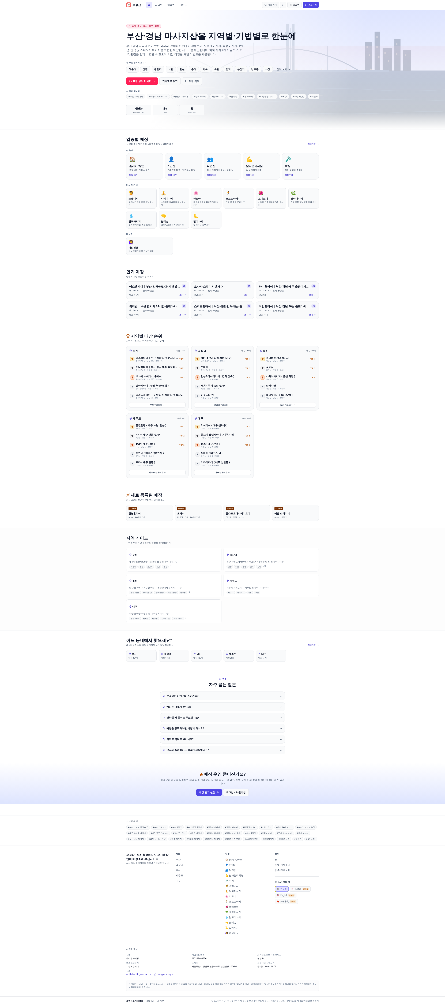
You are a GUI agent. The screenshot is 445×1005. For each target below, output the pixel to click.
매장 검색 (194, 81)
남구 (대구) (135, 618)
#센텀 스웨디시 (231, 827)
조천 (257, 592)
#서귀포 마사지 (193, 839)
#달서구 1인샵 (179, 833)
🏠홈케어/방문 (233, 859)
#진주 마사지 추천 (232, 833)
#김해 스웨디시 (213, 833)
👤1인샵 (230, 864)
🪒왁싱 (229, 880)
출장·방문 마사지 (142, 81)
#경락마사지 (200, 96)
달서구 (145, 618)
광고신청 (312, 4)
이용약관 (150, 1000)
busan (136, 290)
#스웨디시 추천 (251, 839)
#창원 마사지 (196, 833)
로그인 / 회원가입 (236, 792)
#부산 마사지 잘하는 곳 (138, 827)
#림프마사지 (218, 96)
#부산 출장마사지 (194, 827)
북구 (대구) (178, 618)
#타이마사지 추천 (232, 839)
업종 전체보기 (282, 870)
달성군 (154, 618)
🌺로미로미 (232, 906)
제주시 (230, 592)
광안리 (158, 69)
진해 (252, 566)
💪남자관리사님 (234, 875)
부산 (135, 351)
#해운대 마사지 (213, 827)
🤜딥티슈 (230, 922)
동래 (193, 69)
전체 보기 (282, 69)
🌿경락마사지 (233, 912)
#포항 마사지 (266, 833)
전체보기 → (313, 144)
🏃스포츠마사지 (234, 901)
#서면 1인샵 (266, 827)
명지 (228, 69)
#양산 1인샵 (250, 833)
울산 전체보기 (286, 405)
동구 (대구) (165, 618)
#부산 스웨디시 (136, 96)
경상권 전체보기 (221, 405)
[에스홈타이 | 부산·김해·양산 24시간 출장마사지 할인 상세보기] (157, 290)
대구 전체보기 (221, 472)
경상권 (202, 351)
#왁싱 (284, 96)
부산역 (241, 69)
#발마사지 (248, 96)
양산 (230, 566)
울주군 (183, 592)
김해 (259, 566)
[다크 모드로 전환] (283, 5)
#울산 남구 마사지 (136, 839)
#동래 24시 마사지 (284, 827)
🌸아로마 (230, 896)
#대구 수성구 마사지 (137, 833)
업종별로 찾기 (170, 81)
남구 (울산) (135, 592)
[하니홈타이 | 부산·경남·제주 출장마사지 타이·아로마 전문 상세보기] (287, 290)
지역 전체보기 (282, 864)
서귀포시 (240, 592)
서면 (170, 69)
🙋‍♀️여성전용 (232, 933)
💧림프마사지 (233, 917)
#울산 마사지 (302, 833)
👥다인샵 (230, 870)
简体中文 (286, 901)
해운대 (132, 69)
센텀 (145, 69)
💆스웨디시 (232, 885)
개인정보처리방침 (134, 1000)
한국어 (282, 888)
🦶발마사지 (232, 927)
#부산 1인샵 (298, 96)
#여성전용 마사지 (267, 96)
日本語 (300, 888)
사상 (267, 69)
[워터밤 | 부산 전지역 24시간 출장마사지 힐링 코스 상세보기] (157, 310)
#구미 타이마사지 (284, 833)
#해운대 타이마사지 (158, 96)
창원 (244, 566)
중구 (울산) (147, 592)
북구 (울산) (172, 592)
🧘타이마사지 (233, 891)
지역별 (159, 4)
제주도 (137, 418)
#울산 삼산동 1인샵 (157, 839)
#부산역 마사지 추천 (306, 827)
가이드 (183, 4)
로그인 (296, 4)
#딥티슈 (233, 96)
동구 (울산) (160, 592)
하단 (216, 69)
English (285, 895)
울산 (266, 351)
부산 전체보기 (156, 405)
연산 (182, 69)
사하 (205, 69)
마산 (237, 566)
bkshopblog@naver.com (140, 974)
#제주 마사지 (176, 839)
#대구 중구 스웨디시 (159, 833)
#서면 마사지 (316, 96)
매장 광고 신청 (207, 792)
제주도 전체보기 (156, 472)
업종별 (171, 4)
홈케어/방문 (148, 290)
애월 (249, 592)
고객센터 (161, 1000)
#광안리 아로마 (181, 96)
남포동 (255, 69)
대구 (200, 418)
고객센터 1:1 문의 (165, 974)
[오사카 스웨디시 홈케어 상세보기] (222, 290)
